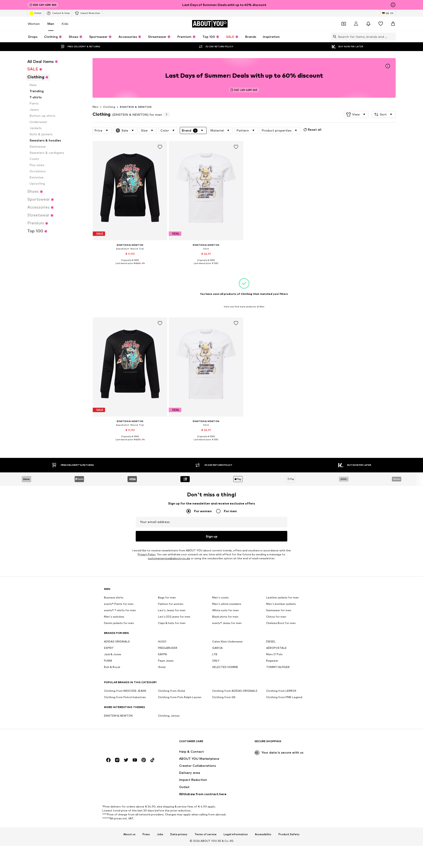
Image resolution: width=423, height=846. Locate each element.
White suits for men (225, 610)
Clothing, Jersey (169, 716)
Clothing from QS (224, 697)
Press (146, 834)
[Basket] (393, 23)
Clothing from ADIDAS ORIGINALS (234, 691)
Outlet (37, 13)
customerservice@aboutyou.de (169, 558)
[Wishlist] (380, 23)
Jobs (160, 834)
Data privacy (178, 834)
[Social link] (108, 760)
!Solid (161, 667)
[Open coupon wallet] (343, 23)
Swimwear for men (278, 610)
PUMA (108, 660)
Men (50, 24)
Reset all (314, 129)
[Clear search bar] (392, 36)
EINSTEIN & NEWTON (136, 106)
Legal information (236, 834)
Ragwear (272, 660)
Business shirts (113, 597)
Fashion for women (170, 604)
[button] (356, 114)
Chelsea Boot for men (281, 623)
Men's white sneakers (226, 604)
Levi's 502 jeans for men (174, 616)
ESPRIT (109, 648)
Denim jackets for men (119, 623)
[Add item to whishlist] (160, 147)
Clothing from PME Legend (284, 697)
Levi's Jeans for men (172, 610)
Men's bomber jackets (281, 604)
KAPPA (162, 654)
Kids (65, 24)
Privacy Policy (146, 554)
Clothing (109, 106)
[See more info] (130, 266)
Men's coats (220, 597)
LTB (214, 654)
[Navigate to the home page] (128, 743)
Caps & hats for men (172, 623)
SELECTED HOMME (225, 667)
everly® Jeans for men (227, 623)
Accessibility (263, 834)
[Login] (356, 23)
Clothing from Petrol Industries (125, 697)
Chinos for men (276, 616)
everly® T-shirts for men (120, 610)
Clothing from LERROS (281, 691)
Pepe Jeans (166, 660)
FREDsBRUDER (167, 648)
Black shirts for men (225, 616)
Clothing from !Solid (171, 691)
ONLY (215, 660)
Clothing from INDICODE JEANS (125, 691)
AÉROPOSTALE (276, 648)
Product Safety (289, 834)
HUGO (162, 641)
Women (34, 24)
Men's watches (114, 616)
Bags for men (167, 597)
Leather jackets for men (282, 597)
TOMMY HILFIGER (278, 667)
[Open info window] (393, 4)
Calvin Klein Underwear (227, 641)
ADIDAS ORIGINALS (117, 641)
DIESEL (271, 641)
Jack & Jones (112, 654)
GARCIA (217, 648)
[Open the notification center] (368, 24)
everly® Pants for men (119, 604)
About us (129, 834)
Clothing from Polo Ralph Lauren (179, 697)
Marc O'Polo (274, 654)
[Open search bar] (333, 37)
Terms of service (206, 834)
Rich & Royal (112, 667)
